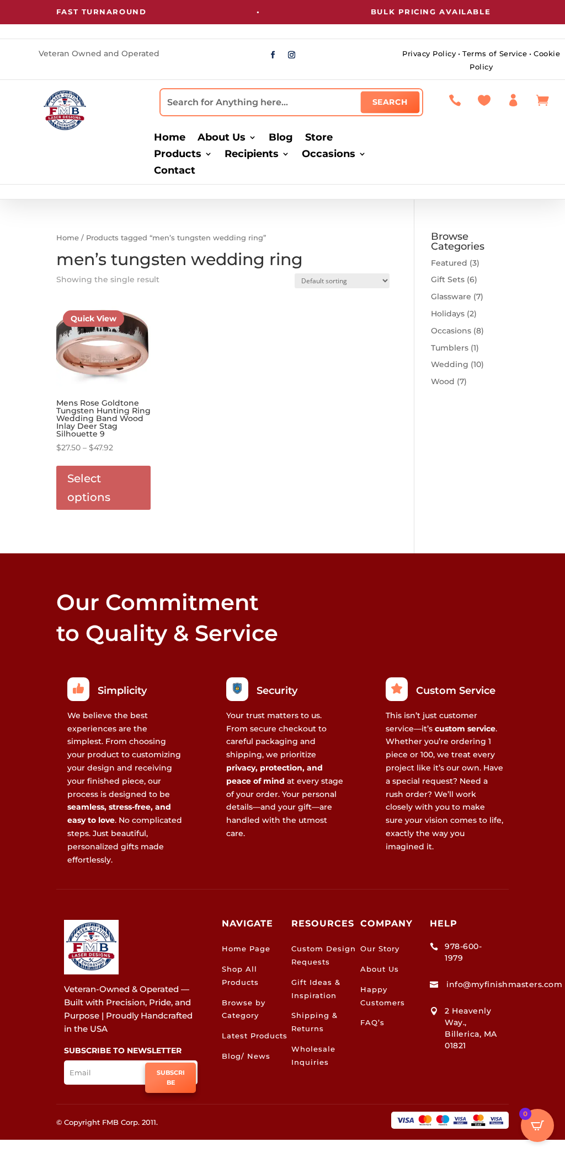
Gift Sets (448, 279)
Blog (281, 138)
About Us (222, 138)
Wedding (449, 364)
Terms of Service (494, 53)
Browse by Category (243, 1009)
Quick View (93, 319)
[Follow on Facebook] (273, 55)
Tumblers (449, 348)
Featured (449, 263)
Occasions (328, 155)
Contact (174, 171)
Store (319, 138)
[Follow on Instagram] (292, 55)
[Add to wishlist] (138, 308)
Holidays (448, 314)
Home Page (246, 948)
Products (177, 155)
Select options (88, 488)
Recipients (252, 155)
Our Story (379, 948)
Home (169, 138)
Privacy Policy (429, 53)
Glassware (451, 296)
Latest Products (254, 1035)
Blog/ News (246, 1056)
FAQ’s (372, 1022)
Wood (443, 381)
